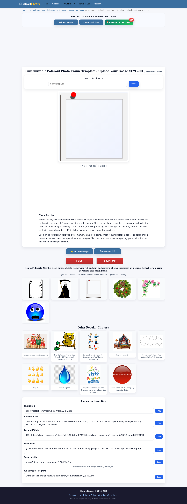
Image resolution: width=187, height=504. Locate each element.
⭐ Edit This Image (80, 251)
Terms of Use (84, 4)
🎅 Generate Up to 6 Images (120, 21)
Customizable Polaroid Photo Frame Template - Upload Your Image (56, 10)
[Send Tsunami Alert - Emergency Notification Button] (122, 374)
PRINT (79, 261)
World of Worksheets (108, 495)
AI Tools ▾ (56, 4)
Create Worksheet (91, 22)
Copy (159, 411)
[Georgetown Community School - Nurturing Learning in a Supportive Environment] (93, 374)
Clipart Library (87, 491)
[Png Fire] (35, 374)
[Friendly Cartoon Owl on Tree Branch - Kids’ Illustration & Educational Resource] (64, 341)
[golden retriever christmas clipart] (35, 341)
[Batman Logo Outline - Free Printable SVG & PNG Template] (151, 341)
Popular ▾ (98, 4)
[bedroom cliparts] (122, 341)
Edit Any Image (66, 22)
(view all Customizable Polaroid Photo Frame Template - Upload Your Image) (93, 274)
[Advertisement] (93, 47)
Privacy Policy (69, 4)
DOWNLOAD (110, 261)
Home (45, 4)
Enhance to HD (107, 251)
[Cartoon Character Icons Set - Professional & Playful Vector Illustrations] (93, 341)
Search (133, 84)
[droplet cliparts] (64, 374)
